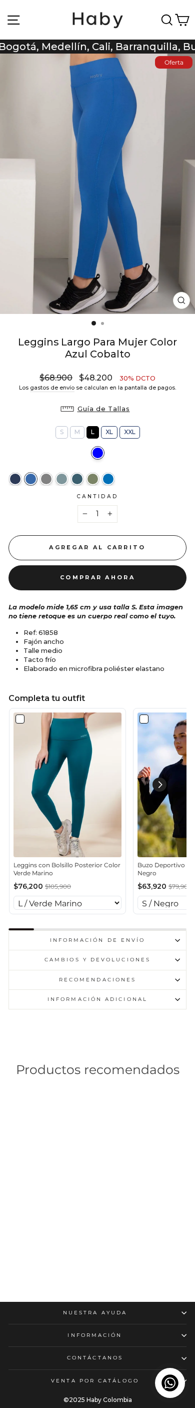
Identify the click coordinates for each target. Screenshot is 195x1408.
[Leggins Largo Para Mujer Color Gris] (46, 479)
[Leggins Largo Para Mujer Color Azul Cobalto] (31, 479)
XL (109, 431)
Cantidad (97, 496)
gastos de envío (52, 387)
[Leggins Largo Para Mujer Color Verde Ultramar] (61, 479)
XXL (129, 431)
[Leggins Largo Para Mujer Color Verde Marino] (77, 479)
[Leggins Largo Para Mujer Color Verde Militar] (93, 479)
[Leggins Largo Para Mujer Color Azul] (108, 479)
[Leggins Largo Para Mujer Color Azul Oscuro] (15, 479)
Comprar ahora (97, 577)
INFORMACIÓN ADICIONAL (98, 999)
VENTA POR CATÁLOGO (95, 1380)
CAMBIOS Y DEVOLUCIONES (97, 959)
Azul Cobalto (97, 453)
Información (95, 1335)
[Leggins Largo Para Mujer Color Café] (26, 1247)
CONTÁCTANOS (95, 1357)
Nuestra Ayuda (95, 1312)
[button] (97, 409)
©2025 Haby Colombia (98, 1399)
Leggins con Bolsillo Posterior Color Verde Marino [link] (67, 869)
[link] (68, 785)
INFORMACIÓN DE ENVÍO (98, 940)
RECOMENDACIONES (97, 979)
